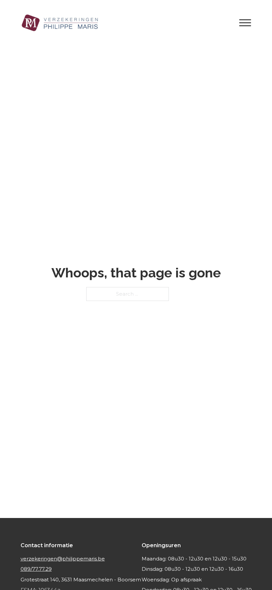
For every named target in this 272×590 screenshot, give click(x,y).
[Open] (245, 23)
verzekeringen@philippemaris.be (63, 558)
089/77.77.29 (36, 569)
